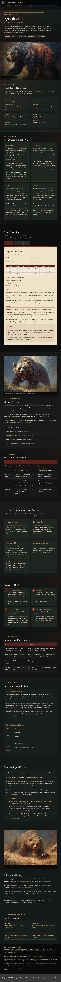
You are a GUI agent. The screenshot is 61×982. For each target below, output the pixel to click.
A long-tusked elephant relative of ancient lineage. (43, 935)
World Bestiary (15, 8)
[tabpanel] (30, 295)
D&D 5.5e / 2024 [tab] (8, 243)
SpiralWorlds (6, 8)
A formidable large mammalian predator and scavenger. (16, 935)
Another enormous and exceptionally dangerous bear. (14, 925)
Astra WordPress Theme (52, 978)
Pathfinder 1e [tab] (18, 243)
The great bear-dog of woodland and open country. (43, 925)
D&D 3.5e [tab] (27, 243)
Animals (23, 8)
